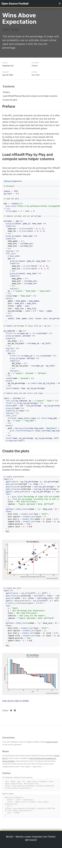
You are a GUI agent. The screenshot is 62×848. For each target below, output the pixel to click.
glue (14, 206)
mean (36, 487)
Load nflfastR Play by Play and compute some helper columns (30, 96)
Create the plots (10, 100)
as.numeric (33, 383)
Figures (6, 30)
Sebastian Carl (7, 66)
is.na (16, 333)
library (7, 181)
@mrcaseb (30, 839)
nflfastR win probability (13, 140)
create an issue (52, 742)
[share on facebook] (15, 710)
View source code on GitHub (15, 701)
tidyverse (16, 181)
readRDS (14, 204)
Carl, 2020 (36, 75)
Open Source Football (15, 3)
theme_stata (21, 509)
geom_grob (19, 492)
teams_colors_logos (27, 418)
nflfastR (15, 30)
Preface (6, 92)
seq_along (23, 428)
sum (21, 244)
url (20, 204)
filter (9, 211)
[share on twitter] (11, 710)
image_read (40, 431)
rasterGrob (21, 431)
